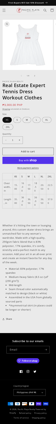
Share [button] (9, 318)
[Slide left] (21, 76)
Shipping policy (39, 418)
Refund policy (25, 413)
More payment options (28, 168)
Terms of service (21, 418)
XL (46, 119)
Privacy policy (40, 413)
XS (7, 119)
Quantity (6, 134)
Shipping (6, 109)
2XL (8, 127)
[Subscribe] (45, 349)
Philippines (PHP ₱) (26, 392)
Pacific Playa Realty (26, 409)
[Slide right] (34, 76)
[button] (3, 10)
